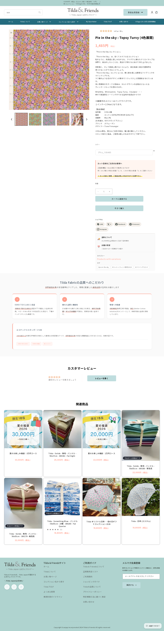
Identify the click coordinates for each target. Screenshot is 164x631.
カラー (97, 144)
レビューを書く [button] (101, 378)
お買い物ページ (50, 576)
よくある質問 (49, 591)
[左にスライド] (11, 119)
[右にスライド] (86, 119)
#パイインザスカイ (141, 267)
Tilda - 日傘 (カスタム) (141, 521)
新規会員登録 (134, 12)
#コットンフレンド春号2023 (122, 267)
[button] (156, 12)
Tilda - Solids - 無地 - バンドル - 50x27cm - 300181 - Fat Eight (62, 454)
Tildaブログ (49, 586)
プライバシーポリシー (92, 591)
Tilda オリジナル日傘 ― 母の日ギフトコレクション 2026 (101, 522)
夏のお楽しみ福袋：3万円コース (23, 453)
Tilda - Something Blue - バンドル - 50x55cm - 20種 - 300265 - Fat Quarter (62, 523)
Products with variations (109, 259)
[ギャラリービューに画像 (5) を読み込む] (77, 119)
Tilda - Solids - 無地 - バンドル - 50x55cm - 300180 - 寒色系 (141, 467)
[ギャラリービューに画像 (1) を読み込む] (21, 119)
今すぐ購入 (119, 208)
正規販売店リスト (90, 571)
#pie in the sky (103, 267)
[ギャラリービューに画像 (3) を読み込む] (49, 119)
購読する (130, 585)
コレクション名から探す (54, 581)
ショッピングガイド (91, 581)
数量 (96, 183)
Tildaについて (50, 571)
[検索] (39, 12)
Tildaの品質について (92, 586)
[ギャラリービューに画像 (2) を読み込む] (35, 119)
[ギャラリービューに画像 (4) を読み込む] (63, 119)
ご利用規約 (87, 576)
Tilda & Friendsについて (93, 566)
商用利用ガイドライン (53, 596)
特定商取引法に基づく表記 (94, 596)
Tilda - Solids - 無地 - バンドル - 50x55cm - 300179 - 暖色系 (23, 535)
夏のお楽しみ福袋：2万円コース (101, 453)
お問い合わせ (88, 602)
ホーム (46, 566)
